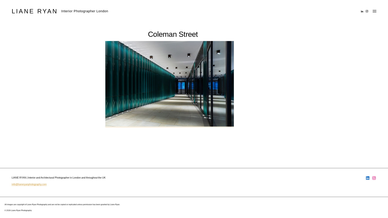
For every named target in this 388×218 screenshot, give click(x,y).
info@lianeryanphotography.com (29, 184)
